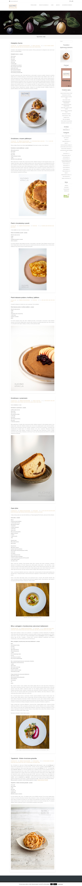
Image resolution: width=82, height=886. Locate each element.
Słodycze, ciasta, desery (36, 45)
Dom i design (66, 137)
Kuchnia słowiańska (66, 167)
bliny (47, 628)
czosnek (45, 510)
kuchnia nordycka (18, 762)
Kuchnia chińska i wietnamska (65, 148)
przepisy (27, 142)
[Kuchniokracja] (13, 6)
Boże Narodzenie (47, 400)
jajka (46, 225)
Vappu (39, 762)
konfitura (47, 300)
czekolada (48, 45)
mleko (51, 300)
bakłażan (45, 628)
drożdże (12, 142)
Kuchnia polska (34, 141)
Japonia (65, 139)
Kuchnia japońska (65, 157)
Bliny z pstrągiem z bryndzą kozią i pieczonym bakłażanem (29, 626)
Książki (66, 143)
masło (20, 142)
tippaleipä (35, 762)
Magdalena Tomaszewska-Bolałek (24, 45)
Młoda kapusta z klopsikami (66, 113)
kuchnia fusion (49, 225)
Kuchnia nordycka (65, 163)
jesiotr (50, 510)
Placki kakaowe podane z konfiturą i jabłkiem (25, 297)
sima (33, 762)
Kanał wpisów (66, 187)
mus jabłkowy (23, 142)
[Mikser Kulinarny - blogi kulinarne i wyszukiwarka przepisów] (66, 195)
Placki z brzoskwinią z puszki (20, 223)
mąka (18, 142)
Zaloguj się (66, 185)
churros (46, 45)
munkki (24, 762)
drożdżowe (15, 142)
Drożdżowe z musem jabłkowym (21, 138)
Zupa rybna (14, 508)
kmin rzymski (53, 510)
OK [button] (51, 884)
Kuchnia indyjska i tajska (65, 155)
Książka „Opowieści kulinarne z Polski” (66, 93)
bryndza (50, 628)
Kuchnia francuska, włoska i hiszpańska (66, 150)
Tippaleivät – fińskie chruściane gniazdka (24, 758)
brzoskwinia (43, 225)
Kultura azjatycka (65, 169)
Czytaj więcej (60, 884)
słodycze (30, 142)
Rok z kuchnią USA (66, 176)
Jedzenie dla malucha (65, 141)
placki (54, 300)
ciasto (50, 141)
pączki (31, 762)
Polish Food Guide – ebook (66, 115)
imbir (47, 510)
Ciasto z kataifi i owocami (66, 99)
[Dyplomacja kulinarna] (66, 56)
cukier (52, 141)
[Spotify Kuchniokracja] (66, 77)
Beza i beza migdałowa (66, 119)
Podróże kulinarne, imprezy (65, 174)
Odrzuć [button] (55, 884)
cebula (53, 628)
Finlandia (12, 762)
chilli (43, 510)
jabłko (43, 300)
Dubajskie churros (16, 43)
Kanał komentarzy (66, 189)
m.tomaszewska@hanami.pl (14, 1)
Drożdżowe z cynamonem (19, 398)
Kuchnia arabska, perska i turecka (66, 146)
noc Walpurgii (28, 762)
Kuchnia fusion (35, 225)
